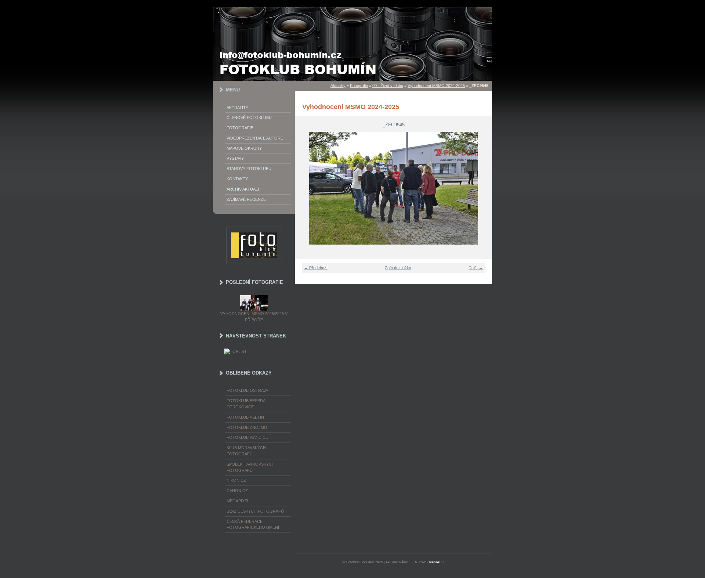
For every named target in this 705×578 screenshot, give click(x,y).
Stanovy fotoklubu (249, 168)
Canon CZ (237, 490)
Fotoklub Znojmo (247, 427)
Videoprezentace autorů (255, 138)
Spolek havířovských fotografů (251, 467)
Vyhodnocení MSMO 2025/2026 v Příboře (254, 316)
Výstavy (235, 158)
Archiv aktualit (244, 189)
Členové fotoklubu (249, 117)
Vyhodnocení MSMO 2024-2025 (436, 85)
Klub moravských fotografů (246, 450)
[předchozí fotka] (305, 188)
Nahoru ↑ (437, 562)
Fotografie (240, 128)
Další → (476, 267)
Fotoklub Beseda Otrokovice (246, 403)
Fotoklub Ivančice (247, 437)
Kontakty (237, 179)
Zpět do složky (398, 267)
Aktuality (237, 107)
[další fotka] (482, 188)
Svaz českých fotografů (255, 511)
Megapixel (238, 501)
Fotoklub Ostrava (247, 390)
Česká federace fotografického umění (253, 524)
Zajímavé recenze (246, 199)
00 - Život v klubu (387, 85)
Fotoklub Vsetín (245, 417)
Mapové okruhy (244, 148)
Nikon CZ (236, 480)
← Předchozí (316, 267)
